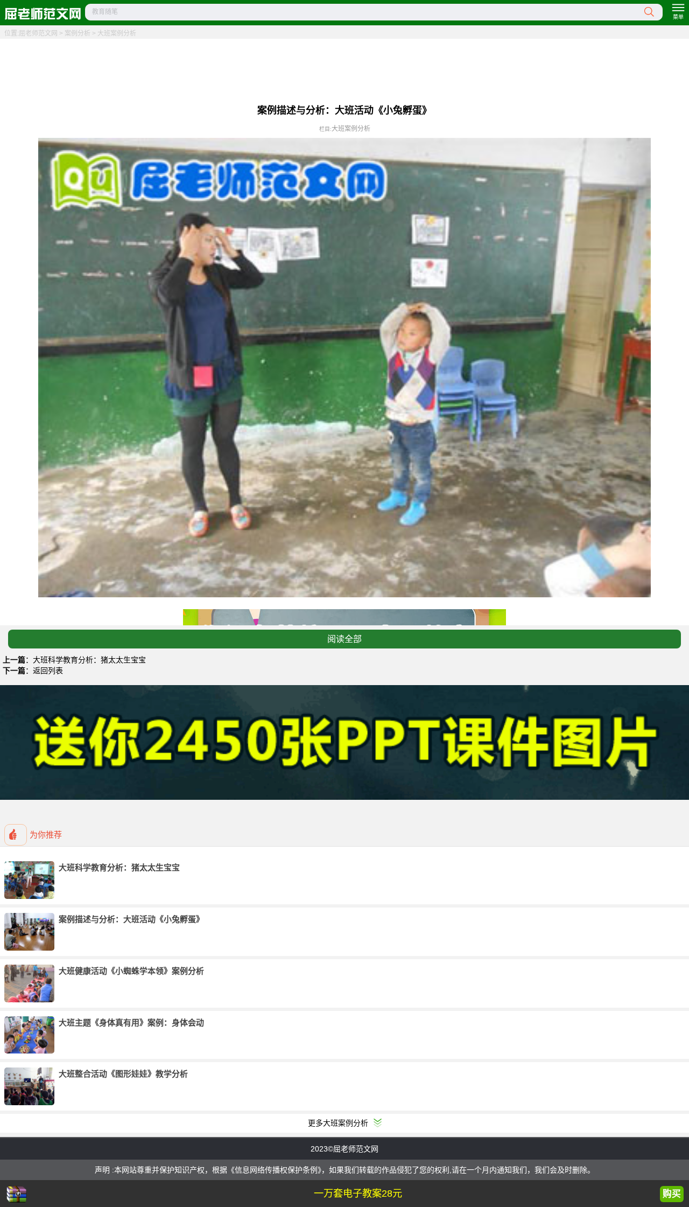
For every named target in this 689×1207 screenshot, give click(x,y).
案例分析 (77, 33)
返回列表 (48, 670)
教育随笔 (105, 12)
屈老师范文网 (38, 33)
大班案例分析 (116, 33)
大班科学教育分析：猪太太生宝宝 (89, 659)
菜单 (678, 17)
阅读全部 (344, 639)
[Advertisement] (344, 70)
